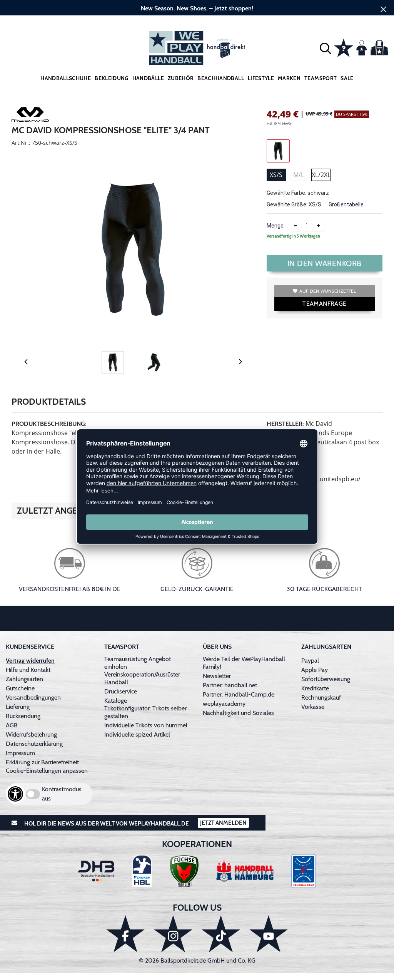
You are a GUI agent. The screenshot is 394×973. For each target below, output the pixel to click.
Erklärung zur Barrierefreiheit (42, 762)
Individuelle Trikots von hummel (145, 725)
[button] (325, 48)
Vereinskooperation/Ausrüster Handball (142, 678)
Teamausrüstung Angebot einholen (137, 662)
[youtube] (268, 933)
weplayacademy (224, 703)
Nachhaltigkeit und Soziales (238, 713)
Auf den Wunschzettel (327, 291)
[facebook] (125, 933)
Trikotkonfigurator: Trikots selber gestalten (145, 712)
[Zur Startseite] (197, 48)
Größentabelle (346, 204)
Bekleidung (112, 78)
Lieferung (18, 706)
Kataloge (115, 700)
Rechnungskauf (321, 697)
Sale (347, 78)
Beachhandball (220, 78)
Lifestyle (261, 78)
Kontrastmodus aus (62, 793)
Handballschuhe (65, 78)
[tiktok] (221, 933)
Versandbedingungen (33, 697)
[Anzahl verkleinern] (295, 225)
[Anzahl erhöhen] (318, 225)
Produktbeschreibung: (49, 423)
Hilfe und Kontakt (28, 669)
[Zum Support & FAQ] (343, 47)
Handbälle (148, 78)
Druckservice (120, 691)
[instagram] (173, 933)
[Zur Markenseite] (31, 116)
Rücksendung (23, 716)
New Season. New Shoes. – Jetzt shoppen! (197, 8)
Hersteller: (285, 423)
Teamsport (320, 78)
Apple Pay (314, 669)
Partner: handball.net (230, 685)
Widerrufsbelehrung (31, 734)
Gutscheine (20, 688)
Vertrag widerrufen (30, 660)
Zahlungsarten (24, 679)
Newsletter (217, 676)
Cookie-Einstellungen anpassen (47, 770)
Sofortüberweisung (325, 679)
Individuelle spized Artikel (137, 734)
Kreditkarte (315, 688)
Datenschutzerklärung (34, 743)
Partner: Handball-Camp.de (238, 694)
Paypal (310, 660)
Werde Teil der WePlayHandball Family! (244, 662)
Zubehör (181, 78)
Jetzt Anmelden (223, 822)
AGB (12, 725)
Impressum (20, 753)
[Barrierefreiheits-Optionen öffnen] (15, 794)
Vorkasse (312, 706)
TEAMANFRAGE (324, 303)
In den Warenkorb (324, 263)
